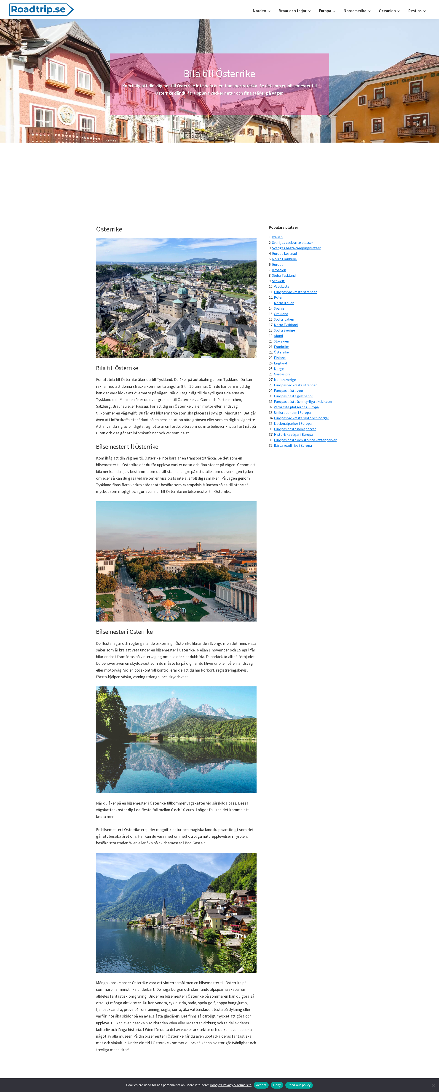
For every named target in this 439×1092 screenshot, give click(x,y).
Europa (277, 264)
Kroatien (279, 270)
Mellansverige (285, 379)
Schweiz (278, 281)
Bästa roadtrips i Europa (293, 445)
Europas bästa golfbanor (293, 396)
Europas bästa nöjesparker (295, 429)
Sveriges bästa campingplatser (296, 248)
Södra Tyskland (284, 275)
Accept (261, 1085)
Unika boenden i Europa (292, 412)
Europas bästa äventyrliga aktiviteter (303, 401)
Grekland (281, 313)
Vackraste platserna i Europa (296, 407)
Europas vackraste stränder (295, 292)
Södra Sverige (284, 330)
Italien (277, 237)
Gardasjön (282, 374)
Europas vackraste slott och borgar (301, 418)
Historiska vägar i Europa (293, 434)
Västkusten (283, 286)
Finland (280, 357)
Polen (278, 297)
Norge (279, 368)
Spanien (280, 308)
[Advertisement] (219, 177)
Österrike (281, 352)
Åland (278, 335)
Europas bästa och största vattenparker (305, 440)
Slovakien (281, 341)
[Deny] (433, 1085)
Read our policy (299, 1085)
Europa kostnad (284, 253)
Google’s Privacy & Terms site (231, 1085)
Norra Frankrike (284, 259)
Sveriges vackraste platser (292, 242)
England (280, 363)
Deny (277, 1085)
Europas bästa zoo (288, 390)
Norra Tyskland (286, 324)
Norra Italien (284, 302)
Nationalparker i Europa (293, 423)
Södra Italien (284, 319)
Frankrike (281, 346)
